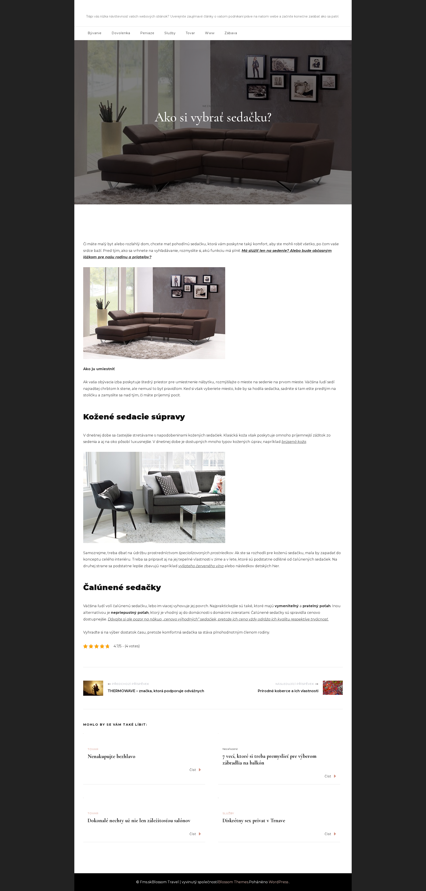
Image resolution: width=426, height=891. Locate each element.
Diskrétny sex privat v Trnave (254, 820)
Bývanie (95, 33)
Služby (170, 33)
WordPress (278, 882)
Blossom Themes (233, 882)
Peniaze (147, 33)
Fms (213, 10)
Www (210, 33)
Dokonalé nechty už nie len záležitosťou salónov (139, 820)
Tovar (190, 33)
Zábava (231, 33)
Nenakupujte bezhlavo (111, 756)
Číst (192, 770)
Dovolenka (121, 33)
